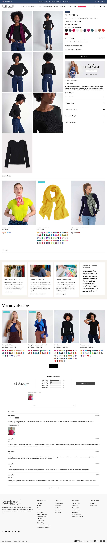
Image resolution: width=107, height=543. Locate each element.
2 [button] (51, 487)
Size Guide (40, 512)
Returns (39, 507)
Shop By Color (58, 6)
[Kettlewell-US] (11, 502)
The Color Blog (76, 503)
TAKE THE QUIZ (61, 294)
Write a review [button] (85, 383)
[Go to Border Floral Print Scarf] (19, 203)
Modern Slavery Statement (43, 527)
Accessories (47, 6)
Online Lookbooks (76, 514)
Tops (38, 6)
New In (24, 6)
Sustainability (58, 510)
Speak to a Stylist (76, 510)
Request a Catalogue (77, 516)
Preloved (39, 503)
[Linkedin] (16, 532)
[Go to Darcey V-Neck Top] (14, 326)
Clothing (31, 6)
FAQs (38, 510)
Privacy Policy (40, 520)
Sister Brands (58, 505)
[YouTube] (9, 532)
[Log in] (101, 6)
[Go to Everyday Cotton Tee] (92, 326)
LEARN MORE (8, 292)
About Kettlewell (59, 503)
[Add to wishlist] (98, 6)
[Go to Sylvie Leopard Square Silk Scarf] (88, 203)
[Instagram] (3, 532)
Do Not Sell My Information (44, 525)
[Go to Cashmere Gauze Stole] (53, 203)
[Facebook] (6, 532)
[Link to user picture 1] (11, 431)
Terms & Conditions (42, 514)
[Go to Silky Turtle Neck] (66, 326)
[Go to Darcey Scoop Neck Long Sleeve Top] (40, 326)
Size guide (101, 38)
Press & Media (93, 505)
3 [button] (54, 487)
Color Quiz (75, 505)
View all (53, 366)
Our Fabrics (58, 512)
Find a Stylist (75, 507)
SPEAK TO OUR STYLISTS (38, 294)
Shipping (39, 505)
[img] (11, 415)
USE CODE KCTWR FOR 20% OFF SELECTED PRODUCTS (53, 1)
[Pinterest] (19, 532)
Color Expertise (69, 6)
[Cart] (104, 6)
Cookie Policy (40, 522)
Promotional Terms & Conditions (42, 517)
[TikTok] (12, 532)
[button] (7, 2)
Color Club (75, 512)
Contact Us (92, 503)
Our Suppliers (58, 507)
